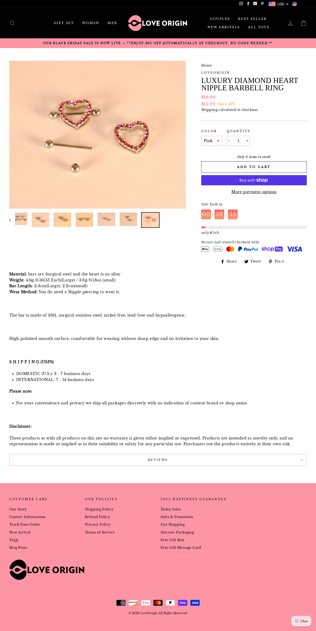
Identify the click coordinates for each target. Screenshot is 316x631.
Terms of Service (100, 532)
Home (206, 65)
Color (209, 131)
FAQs (14, 540)
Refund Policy (97, 517)
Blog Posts (18, 548)
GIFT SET (64, 23)
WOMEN (90, 23)
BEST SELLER (252, 19)
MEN (113, 23)
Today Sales (171, 509)
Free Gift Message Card (181, 548)
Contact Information (27, 517)
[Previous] (12, 220)
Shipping (209, 110)
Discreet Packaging (177, 532)
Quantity (239, 131)
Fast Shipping (173, 525)
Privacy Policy (98, 525)
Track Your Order (24, 525)
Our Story (18, 509)
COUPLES (220, 19)
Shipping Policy (99, 509)
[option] (158, 43)
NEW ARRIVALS (224, 27)
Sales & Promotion (177, 517)
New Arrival (20, 532)
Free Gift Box (172, 540)
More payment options (253, 191)
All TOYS (258, 27)
